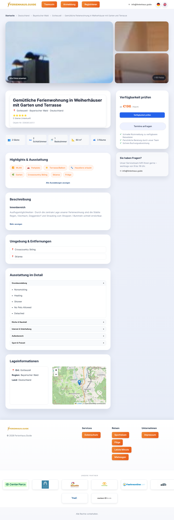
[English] (164, 4)
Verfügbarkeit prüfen (142, 115)
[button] (79, 382)
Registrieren (91, 4)
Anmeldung (69, 4)
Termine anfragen (143, 126)
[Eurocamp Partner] (104, 485)
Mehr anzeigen (16, 224)
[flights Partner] (75, 498)
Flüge (117, 442)
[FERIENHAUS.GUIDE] (21, 4)
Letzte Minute (121, 449)
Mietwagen (120, 457)
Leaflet (79, 403)
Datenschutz (91, 434)
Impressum (150, 434)
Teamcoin (49, 4)
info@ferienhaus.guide (141, 4)
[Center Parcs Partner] (16, 485)
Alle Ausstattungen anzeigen (58, 183)
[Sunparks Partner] (75, 485)
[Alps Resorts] (45, 485)
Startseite (10, 15)
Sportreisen (120, 434)
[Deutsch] (158, 4)
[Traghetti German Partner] (134, 485)
